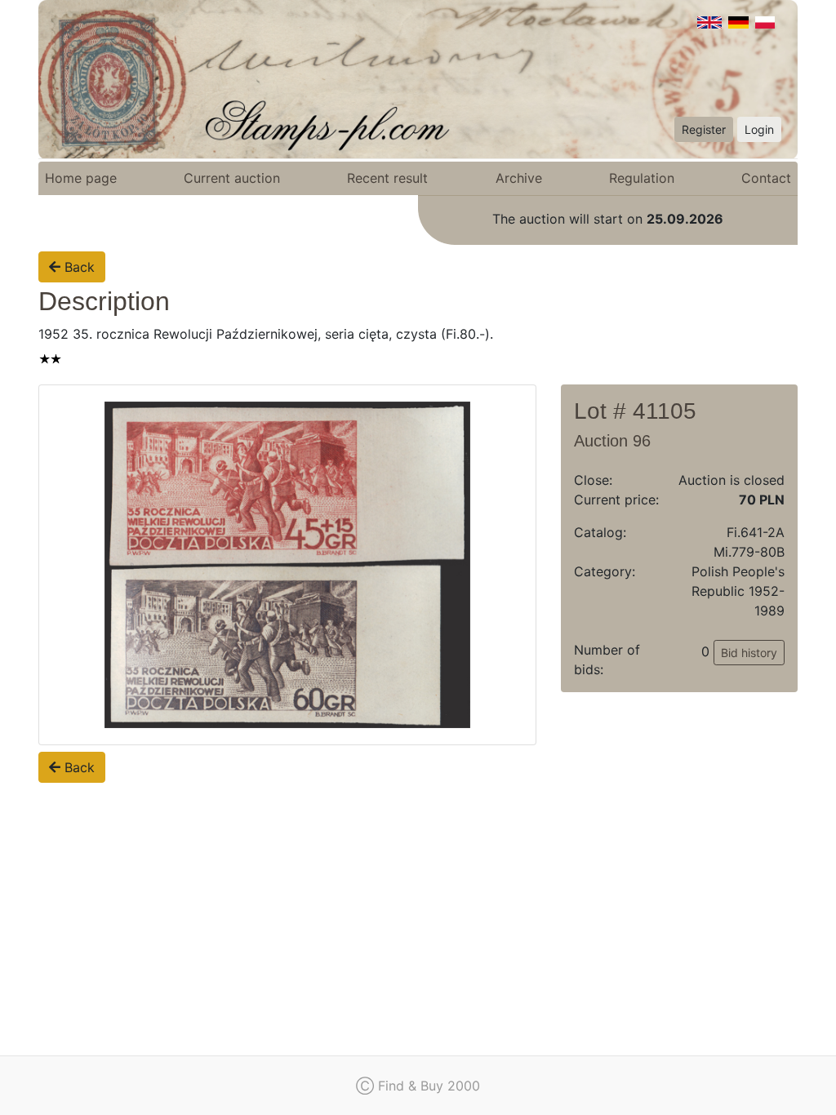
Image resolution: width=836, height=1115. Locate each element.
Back (77, 267)
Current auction (232, 178)
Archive (519, 178)
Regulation (641, 178)
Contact (766, 178)
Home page (81, 178)
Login (759, 129)
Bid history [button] (749, 653)
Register (704, 129)
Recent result (387, 178)
